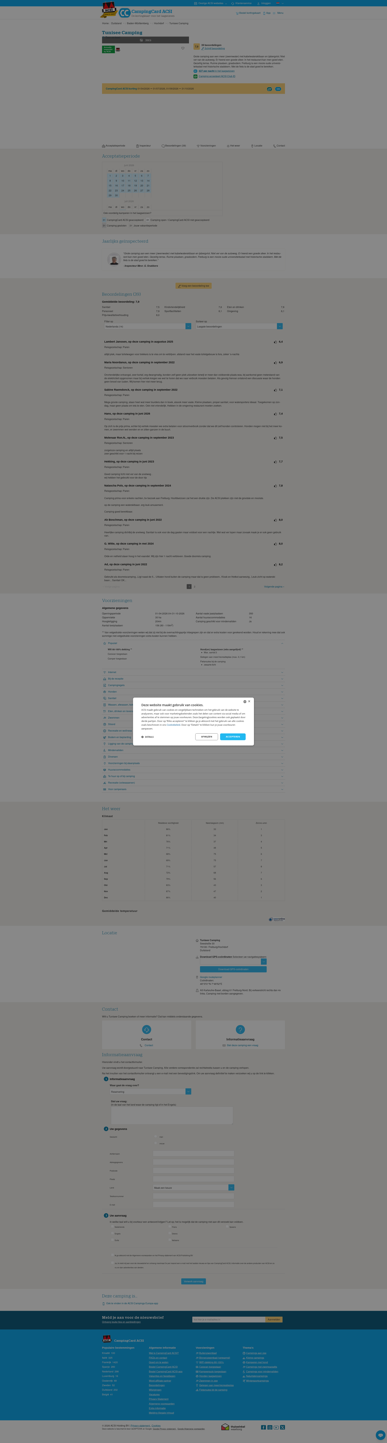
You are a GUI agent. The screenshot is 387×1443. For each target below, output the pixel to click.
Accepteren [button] (233, 736)
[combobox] (244, 701)
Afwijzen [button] (206, 736)
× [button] (249, 701)
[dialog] (193, 722)
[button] (147, 737)
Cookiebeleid (173, 724)
